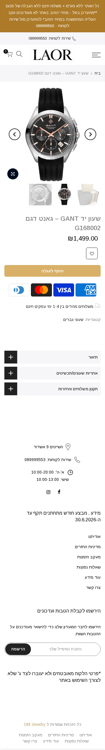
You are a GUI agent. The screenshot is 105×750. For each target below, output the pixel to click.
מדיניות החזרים (88, 546)
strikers (52, 441)
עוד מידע (93, 577)
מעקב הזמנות (89, 557)
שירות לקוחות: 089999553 (50, 38)
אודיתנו (94, 536)
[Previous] (90, 134)
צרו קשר (93, 587)
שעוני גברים (73, 319)
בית (97, 73)
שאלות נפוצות (89, 567)
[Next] (14, 134)
